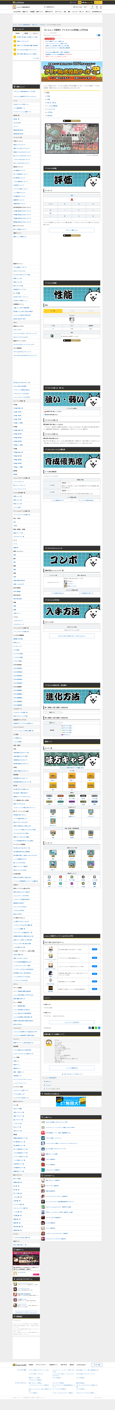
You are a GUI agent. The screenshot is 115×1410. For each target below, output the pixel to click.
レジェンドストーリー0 (19, 489)
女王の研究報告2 (17, 672)
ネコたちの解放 (17, 661)
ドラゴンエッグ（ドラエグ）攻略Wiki (85, 1393)
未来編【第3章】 (17, 441)
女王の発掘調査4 (17, 701)
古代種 (83, 886)
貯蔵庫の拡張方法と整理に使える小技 (23, 936)
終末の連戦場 (16, 591)
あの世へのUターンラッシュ (20, 297)
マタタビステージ (18, 620)
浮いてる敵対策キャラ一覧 (20, 1149)
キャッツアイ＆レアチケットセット (22, 1079)
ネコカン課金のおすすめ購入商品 (22, 1050)
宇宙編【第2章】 (17, 459)
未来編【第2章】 (17, 437)
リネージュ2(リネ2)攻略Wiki (59, 1389)
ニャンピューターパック (19, 1083)
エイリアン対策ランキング (20, 189)
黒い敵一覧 (16, 1189)
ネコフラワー (70, 583)
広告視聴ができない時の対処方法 (22, 973)
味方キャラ (48, 1081)
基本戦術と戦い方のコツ (19, 815)
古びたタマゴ (53, 825)
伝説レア (53, 780)
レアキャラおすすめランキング (21, 159)
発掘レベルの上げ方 (18, 584)
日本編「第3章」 (17, 419)
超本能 (71, 837)
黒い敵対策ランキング (19, 178)
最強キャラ (25, 11)
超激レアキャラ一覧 (18, 1116)
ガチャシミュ (58, 11)
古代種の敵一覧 (17, 1215)
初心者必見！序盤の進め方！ (21, 793)
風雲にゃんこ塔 (17, 278)
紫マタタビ (66, 734)
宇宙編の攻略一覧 (18, 452)
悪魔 (94, 886)
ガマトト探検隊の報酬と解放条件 (22, 991)
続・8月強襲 (16, 293)
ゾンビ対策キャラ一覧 (19, 1160)
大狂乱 (15, 525)
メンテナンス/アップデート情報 (21, 965)
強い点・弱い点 (51, 102)
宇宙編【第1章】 (17, 456)
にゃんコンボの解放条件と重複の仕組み (23, 1035)
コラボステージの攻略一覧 (20, 712)
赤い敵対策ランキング (19, 170)
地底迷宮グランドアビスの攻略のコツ (23, 723)
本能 (53, 837)
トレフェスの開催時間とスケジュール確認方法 (25, 881)
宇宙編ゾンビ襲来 (18, 467)
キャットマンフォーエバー (52, 43)
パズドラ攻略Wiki (56, 1378)
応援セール (16, 1061)
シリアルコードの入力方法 (20, 980)
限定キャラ (53, 816)
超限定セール (16, 1068)
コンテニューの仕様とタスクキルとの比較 (24, 829)
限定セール (16, 1064)
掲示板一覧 (16, 119)
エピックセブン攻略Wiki (58, 1383)
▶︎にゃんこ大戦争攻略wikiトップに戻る (24, 91)
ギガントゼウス (17, 330)
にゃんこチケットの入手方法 (21, 895)
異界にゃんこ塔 (17, 282)
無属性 (49, 880)
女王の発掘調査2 (17, 694)
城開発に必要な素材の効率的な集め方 (23, 1020)
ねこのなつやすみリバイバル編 (21, 274)
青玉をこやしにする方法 (19, 870)
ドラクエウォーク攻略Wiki (35, 1380)
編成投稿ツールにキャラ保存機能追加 (55, 54)
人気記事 (17, 33)
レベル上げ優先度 (52, 106)
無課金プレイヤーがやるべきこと (22, 796)
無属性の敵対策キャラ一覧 (20, 1138)
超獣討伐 (15, 547)
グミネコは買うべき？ (19, 1094)
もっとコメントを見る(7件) (72, 1022)
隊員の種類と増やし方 (19, 998)
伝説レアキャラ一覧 (18, 1112)
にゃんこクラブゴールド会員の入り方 (23, 1053)
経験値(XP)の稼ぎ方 (18, 903)
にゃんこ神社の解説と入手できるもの (23, 995)
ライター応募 (97, 1365)
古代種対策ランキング (19, 196)
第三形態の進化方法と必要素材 (21, 851)
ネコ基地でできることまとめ (21, 921)
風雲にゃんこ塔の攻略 (51, 45)
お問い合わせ (64, 1365)
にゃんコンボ (51, 109)
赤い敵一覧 (16, 1186)
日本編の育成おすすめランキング (22, 211)
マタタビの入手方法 (18, 910)
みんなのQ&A (17, 11)
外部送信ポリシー (53, 1365)
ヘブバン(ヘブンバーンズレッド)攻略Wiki (39, 1385)
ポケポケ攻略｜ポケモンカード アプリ (85, 1374)
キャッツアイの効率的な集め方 (86, 500)
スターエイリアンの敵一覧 (20, 1208)
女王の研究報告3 (17, 675)
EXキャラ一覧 (17, 1127)
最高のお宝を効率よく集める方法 (22, 877)
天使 (49, 886)
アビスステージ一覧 (18, 536)
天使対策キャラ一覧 (18, 1164)
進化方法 (49, 115)
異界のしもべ (16, 642)
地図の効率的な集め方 (19, 580)
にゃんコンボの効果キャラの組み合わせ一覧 (25, 1031)
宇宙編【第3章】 (17, 463)
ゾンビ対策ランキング (19, 192)
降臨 (69, 11)
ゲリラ (15, 544)
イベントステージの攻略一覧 (21, 631)
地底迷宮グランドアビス (19, 289)
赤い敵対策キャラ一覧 (19, 1142)
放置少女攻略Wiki (80, 1383)
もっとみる (36, 58)
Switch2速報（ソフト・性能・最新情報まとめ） (87, 1370)
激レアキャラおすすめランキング (22, 156)
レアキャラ (48, 1085)
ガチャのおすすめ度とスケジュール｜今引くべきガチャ (28, 49)
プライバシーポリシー (41, 1365)
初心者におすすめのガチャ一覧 (21, 382)
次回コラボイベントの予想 (20, 716)
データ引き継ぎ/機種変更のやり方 (22, 962)
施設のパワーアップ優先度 (20, 866)
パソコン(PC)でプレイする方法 (21, 976)
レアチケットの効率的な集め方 (21, 390)
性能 (48, 99)
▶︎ (72, 767)
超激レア (72, 780)
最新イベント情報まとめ (19, 236)
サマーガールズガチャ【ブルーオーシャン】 (25, 333)
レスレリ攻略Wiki (33, 1393)
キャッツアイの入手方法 (19, 907)
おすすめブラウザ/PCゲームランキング (26, 1312)
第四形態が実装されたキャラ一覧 (22, 782)
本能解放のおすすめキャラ (20, 760)
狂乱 (65, 11)
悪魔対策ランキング (18, 200)
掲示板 (26, 33)
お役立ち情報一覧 (18, 954)
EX (72, 790)
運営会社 (72, 1365)
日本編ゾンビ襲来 (18, 423)
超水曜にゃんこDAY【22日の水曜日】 (23, 311)
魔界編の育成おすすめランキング (22, 222)
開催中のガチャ (49, 11)
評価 (48, 96)
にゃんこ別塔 (16, 507)
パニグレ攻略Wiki (80, 1389)
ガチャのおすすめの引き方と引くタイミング (25, 355)
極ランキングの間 (18, 286)
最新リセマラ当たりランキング (21, 148)
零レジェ (88, 11)
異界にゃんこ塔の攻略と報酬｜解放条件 (27, 45)
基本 (53, 790)
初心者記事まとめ (97, 11)
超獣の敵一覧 (16, 1223)
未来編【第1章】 (17, 434)
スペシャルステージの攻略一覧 (21, 514)
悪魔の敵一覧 (16, 1219)
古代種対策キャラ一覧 (19, 1167)
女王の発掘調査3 (17, 698)
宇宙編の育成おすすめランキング (22, 218)
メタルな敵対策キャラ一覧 (20, 1153)
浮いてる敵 (72, 880)
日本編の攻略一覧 (18, 408)
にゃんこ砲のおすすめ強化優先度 (22, 1013)
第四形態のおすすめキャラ (20, 778)
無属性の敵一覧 (17, 1182)
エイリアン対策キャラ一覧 (20, 1156)
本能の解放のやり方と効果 (20, 756)
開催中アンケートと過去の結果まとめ (23, 1042)
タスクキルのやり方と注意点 (21, 833)
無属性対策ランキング (19, 203)
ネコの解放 (16, 650)
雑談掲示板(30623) (18, 130)
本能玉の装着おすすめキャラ (21, 771)
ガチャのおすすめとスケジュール (22, 351)
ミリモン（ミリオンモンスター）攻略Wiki (62, 1393)
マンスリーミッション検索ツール (22, 112)
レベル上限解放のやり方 (58, 500)
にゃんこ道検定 (17, 741)
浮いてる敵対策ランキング (20, 174)
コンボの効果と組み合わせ (57, 593)
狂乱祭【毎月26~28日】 (19, 319)
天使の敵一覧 (16, 1201)
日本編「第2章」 (17, 415)
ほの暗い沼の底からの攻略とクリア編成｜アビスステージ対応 (28, 37)
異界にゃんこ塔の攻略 (63, 45)
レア (53, 329)
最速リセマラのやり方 (19, 804)
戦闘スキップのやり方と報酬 (21, 837)
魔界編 (15, 474)
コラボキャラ (91, 816)
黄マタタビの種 (67, 732)
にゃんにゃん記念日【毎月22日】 (22, 315)
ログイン (99, 2)
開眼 (14, 569)
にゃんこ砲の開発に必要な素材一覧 (22, 1017)
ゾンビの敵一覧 (17, 1212)
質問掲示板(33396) (18, 134)
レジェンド (75, 11)
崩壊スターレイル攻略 (34, 1378)
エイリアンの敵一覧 (18, 1204)
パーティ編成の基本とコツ (20, 818)
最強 (72, 195)
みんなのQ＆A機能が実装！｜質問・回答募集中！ (58, 52)
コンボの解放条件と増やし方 (86, 593)
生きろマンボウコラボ (19, 271)
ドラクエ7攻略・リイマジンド (36, 1374)
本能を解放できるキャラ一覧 (21, 752)
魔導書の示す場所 (18, 639)
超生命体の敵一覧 (18, 1226)
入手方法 (49, 112)
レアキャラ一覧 (17, 1123)
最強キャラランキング (23, 41)
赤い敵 (60, 880)
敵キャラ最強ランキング (19, 229)
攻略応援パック (17, 1075)
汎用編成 (32, 11)
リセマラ (50, 204)
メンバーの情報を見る (72, 1068)
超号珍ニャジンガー (72, 586)
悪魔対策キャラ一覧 (18, 1171)
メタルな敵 (94, 880)
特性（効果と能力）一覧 (19, 1245)
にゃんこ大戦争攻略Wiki (50, 1078)
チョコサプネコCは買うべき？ (21, 1098)
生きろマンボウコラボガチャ (21, 337)
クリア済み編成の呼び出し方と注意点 (23, 840)
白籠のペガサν (63, 43)
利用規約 (31, 1365)
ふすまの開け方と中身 (19, 947)
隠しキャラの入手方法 (19, 863)
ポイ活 (74, 2)
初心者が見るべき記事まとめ (21, 789)
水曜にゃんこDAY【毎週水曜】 (21, 308)
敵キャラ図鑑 (16, 1178)
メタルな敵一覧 (17, 1197)
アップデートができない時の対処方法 (23, 969)
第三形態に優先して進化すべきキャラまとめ (25, 855)
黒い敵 (83, 880)
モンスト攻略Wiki (80, 1378)
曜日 (14, 562)
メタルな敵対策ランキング (20, 181)
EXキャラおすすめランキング (21, 163)
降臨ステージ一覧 (18, 533)
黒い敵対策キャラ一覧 (19, 1145)
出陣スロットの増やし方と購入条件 (22, 940)
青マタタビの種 (67, 728)
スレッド (35, 33)
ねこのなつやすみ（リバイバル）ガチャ (23, 344)
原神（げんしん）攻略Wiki (35, 1383)
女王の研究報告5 (17, 683)
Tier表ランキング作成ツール (20, 104)
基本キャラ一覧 (17, 1131)
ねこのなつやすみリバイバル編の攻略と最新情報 (58, 48)
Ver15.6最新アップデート (20, 267)
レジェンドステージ (18, 481)
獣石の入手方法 (17, 914)
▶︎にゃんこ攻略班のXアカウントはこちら (25, 96)
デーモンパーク (17, 646)
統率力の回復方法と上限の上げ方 (22, 826)
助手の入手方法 (17, 1024)
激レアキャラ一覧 (18, 1120)
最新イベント (39, 11)
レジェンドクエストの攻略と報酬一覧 (23, 730)
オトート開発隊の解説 (19, 1006)
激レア (90, 780)
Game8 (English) (81, 1365)
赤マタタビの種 (67, 726)
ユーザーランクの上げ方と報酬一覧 (22, 925)
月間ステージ (16, 613)
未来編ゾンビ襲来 (18, 445)
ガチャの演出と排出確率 (19, 386)
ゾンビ (71, 886)
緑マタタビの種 (67, 730)
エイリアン (60, 886)
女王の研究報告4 (17, 679)
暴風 (14, 555)
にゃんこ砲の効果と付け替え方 (21, 1009)
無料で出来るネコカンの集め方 (21, 892)
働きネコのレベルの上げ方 (20, 822)
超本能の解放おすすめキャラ (21, 763)
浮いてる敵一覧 (17, 1193)
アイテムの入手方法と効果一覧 (21, 1237)
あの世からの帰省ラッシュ (20, 300)
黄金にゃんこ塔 (17, 503)
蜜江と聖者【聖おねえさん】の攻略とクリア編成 (28, 54)
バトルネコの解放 (18, 657)
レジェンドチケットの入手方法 (21, 397)
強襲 (14, 606)
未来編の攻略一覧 (18, 430)
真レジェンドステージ (19, 485)
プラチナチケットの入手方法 (21, 393)
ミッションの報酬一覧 (19, 929)
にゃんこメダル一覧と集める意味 (22, 943)
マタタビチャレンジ (18, 624)
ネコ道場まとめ (17, 738)
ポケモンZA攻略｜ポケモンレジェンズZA (39, 1370)
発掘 (14, 577)
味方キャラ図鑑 (17, 1108)
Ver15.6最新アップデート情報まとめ (55, 41)
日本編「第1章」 (17, 412)
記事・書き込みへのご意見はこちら (73, 1074)
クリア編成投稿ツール (19, 108)
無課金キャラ (72, 816)
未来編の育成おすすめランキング (22, 214)
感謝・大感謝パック (18, 1072)
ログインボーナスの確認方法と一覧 (22, 932)
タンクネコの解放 (18, 653)
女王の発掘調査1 (17, 690)
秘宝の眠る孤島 (17, 599)
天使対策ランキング (18, 185)
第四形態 (91, 837)
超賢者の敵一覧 (17, 1230)
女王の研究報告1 (17, 668)
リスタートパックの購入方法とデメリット (24, 807)
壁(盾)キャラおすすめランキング (22, 152)
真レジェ (81, 11)
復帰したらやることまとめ (20, 958)
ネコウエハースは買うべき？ (21, 1090)
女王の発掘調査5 (17, 705)
